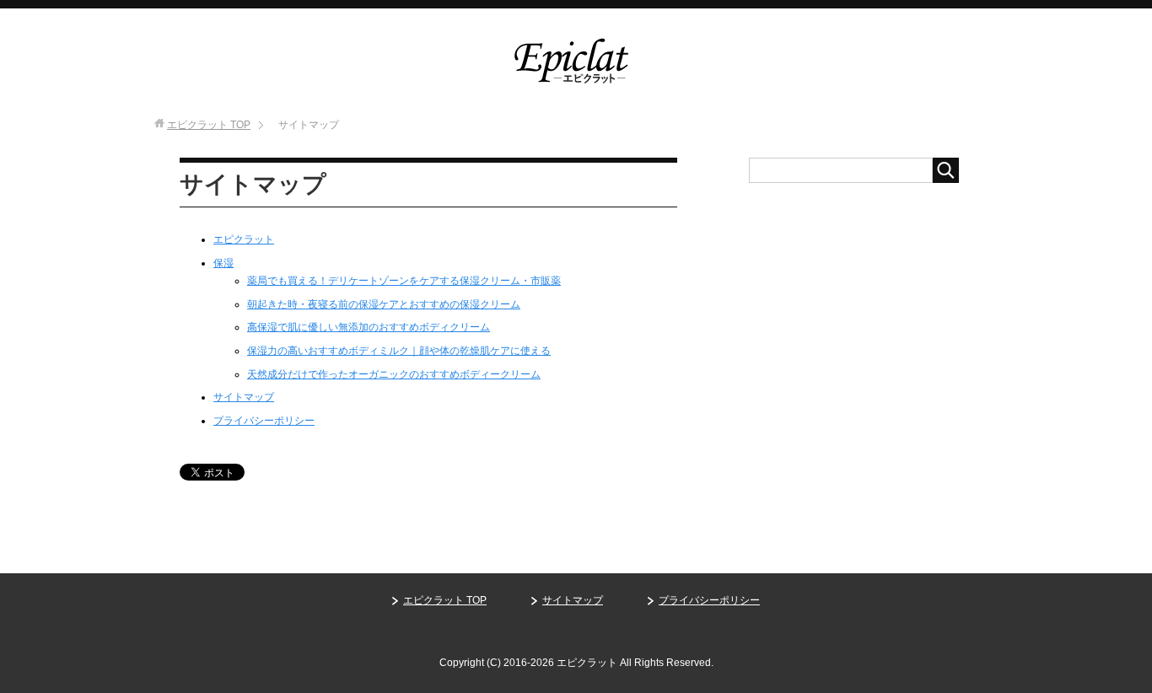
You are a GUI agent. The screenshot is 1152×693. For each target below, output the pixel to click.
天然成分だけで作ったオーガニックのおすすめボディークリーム (394, 374)
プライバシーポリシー (264, 421)
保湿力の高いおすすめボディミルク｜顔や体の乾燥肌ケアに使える (399, 351)
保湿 (223, 263)
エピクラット (243, 239)
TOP (208, 125)
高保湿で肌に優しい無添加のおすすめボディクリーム (368, 327)
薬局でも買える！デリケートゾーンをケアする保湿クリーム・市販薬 (404, 281)
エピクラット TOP (445, 600)
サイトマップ (243, 397)
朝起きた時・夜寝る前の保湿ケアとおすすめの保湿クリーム (383, 304)
